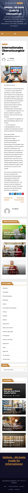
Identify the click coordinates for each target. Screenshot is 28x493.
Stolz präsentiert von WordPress (9, 480)
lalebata (12, 58)
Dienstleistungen (7, 296)
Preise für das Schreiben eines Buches (11, 426)
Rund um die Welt (7, 339)
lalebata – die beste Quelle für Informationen (14, 10)
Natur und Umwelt (7, 327)
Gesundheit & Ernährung (9, 308)
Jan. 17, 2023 (8, 412)
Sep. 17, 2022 (8, 445)
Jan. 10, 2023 (8, 428)
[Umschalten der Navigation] (15, 33)
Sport (4, 347)
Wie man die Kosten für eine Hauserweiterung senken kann (12, 410)
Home (5, 486)
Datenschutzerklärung (13, 486)
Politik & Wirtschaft (8, 331)
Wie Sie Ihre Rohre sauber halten (12, 392)
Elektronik (5, 300)
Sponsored (6, 343)
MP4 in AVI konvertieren (9, 269)
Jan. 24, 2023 (8, 395)
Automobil (5, 292)
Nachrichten (6, 323)
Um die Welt (6, 355)
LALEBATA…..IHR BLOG (14, 489)
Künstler (5, 315)
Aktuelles (5, 288)
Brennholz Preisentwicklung (19, 200)
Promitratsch (6, 335)
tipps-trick (4, 44)
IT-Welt (5, 265)
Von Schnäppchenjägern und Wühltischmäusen (14, 252)
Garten (4, 304)
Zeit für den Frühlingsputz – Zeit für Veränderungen (12, 234)
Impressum (21, 486)
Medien (5, 319)
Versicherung (6, 359)
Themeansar (14, 482)
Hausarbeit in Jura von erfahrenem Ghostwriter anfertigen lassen (14, 443)
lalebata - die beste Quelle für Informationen (14, 460)
